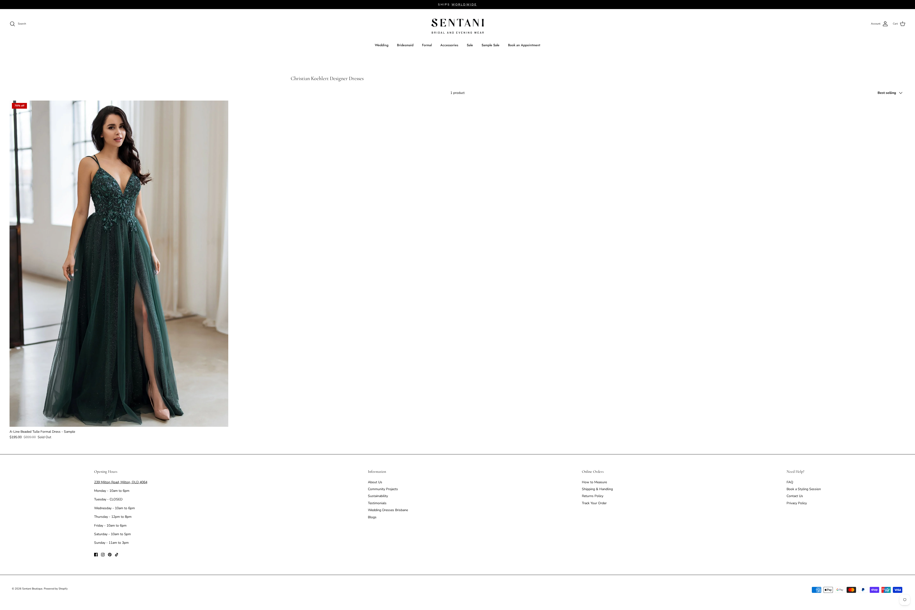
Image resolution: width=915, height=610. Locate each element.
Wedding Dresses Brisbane (388, 510)
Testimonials (377, 503)
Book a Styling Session (804, 489)
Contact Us (795, 496)
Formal (427, 45)
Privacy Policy (797, 503)
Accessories (449, 45)
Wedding (381, 45)
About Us (375, 482)
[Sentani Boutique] (457, 26)
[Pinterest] (110, 554)
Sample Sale (490, 45)
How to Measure (594, 482)
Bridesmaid (405, 45)
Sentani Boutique (32, 588)
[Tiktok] (116, 554)
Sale (470, 45)
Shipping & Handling (597, 489)
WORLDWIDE (464, 4)
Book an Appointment (524, 45)
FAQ (790, 482)
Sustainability (378, 496)
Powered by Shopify (56, 588)
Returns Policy (592, 496)
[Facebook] (96, 554)
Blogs (372, 517)
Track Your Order (594, 503)
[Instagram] (103, 554)
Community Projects (383, 489)
